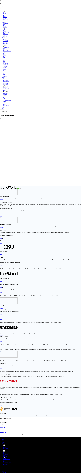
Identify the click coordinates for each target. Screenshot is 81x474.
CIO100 (4, 20)
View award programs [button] (3, 432)
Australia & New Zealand (6, 459)
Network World (5, 14)
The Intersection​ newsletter (7, 51)
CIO (4, 61)
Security (4, 74)
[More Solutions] (4, 28)
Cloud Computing (5, 39)
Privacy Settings (4, 472)
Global (3, 6)
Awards (4, 54)
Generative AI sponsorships (7, 446)
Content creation (5, 83)
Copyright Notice (5, 454)
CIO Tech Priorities (6, 88)
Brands (3, 60)
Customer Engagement (6, 42)
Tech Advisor (5, 17)
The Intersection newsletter (7, 100)
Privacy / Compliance (6, 105)
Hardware (4, 25)
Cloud (4, 24)
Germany (4, 460)
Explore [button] (1, 211)
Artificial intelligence (6, 23)
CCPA (4, 455)
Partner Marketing (5, 44)
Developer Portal (5, 99)
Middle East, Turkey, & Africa (7, 462)
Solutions (3, 77)
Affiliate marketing (5, 35)
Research (3, 37)
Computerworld (5, 64)
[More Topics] (4, 445)
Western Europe (5, 464)
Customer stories (5, 49)
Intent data (4, 31)
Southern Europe (5, 463)
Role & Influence (5, 43)
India (4, 461)
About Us (4, 57)
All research (5, 94)
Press (4, 53)
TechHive (4, 67)
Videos (4, 98)
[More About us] (4, 52)
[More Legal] (4, 451)
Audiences (3, 22)
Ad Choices (3, 471)
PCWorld (4, 16)
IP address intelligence (6, 448)
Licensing (4, 56)
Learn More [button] (1, 199)
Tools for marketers (6, 47)
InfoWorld (4, 13)
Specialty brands (5, 19)
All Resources (5, 101)
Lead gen (4, 30)
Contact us (3, 442)
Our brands (3, 437)
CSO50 (4, 70)
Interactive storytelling (6, 32)
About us (3, 52)
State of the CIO (5, 41)
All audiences (5, 27)
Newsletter (3, 441)
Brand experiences (5, 80)
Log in (2, 108)
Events (4, 33)
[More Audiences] (5, 22)
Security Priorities (5, 40)
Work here (4, 55)
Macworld (4, 15)
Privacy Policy (4, 470)
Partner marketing (5, 34)
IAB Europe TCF (5, 456)
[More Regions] (4, 457)
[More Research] (4, 37)
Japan (2, 5)
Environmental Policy (6, 453)
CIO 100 (4, 69)
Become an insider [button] (3, 427)
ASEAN (4, 458)
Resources (3, 45)
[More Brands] (4, 11)
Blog (4, 48)
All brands (4, 21)
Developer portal (5, 50)
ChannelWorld (5, 18)
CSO (4, 12)
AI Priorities (5, 38)
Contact (3, 107)
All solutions (5, 36)
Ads (3, 78)
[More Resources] (5, 45)
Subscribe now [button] (2, 420)
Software (4, 26)
